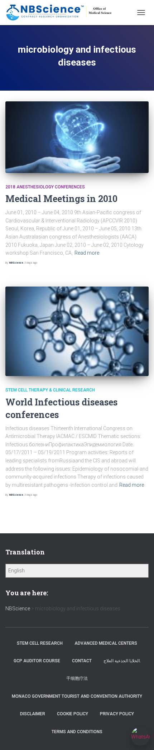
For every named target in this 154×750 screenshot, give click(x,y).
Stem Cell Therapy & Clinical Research (50, 390)
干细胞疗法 (77, 678)
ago (30, 262)
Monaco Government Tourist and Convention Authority (77, 696)
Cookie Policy (72, 713)
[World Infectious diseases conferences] (77, 331)
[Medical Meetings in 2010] (77, 137)
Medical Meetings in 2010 (61, 199)
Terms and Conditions (77, 731)
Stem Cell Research (40, 643)
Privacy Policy (117, 713)
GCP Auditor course (37, 660)
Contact (82, 660)
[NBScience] (62, 12)
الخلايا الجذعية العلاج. (122, 660)
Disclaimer (32, 713)
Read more (86, 253)
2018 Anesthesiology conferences (45, 186)
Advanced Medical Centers (105, 643)
